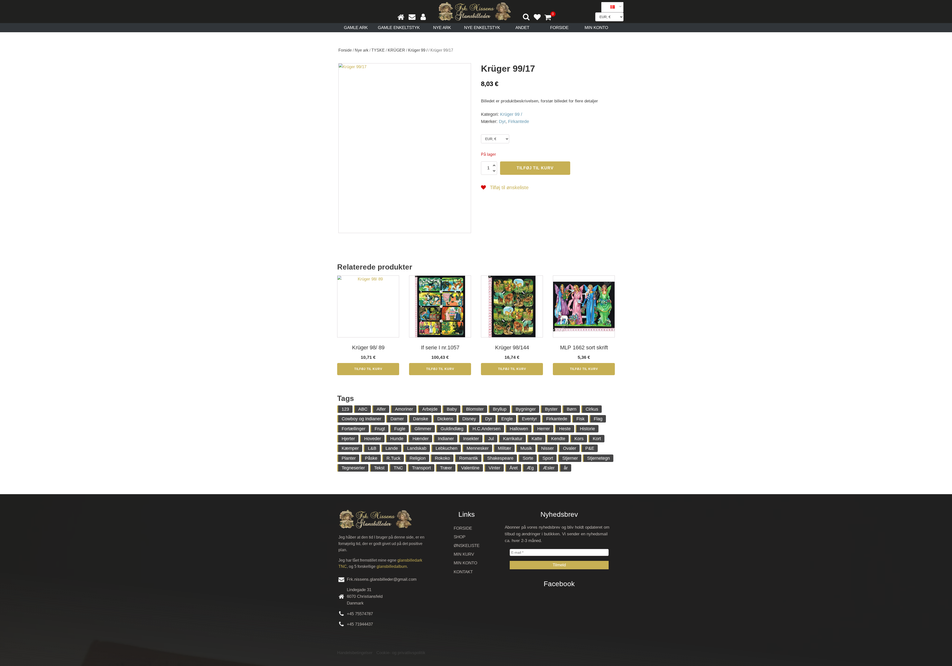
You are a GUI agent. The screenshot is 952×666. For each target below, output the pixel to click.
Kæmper (350, 448)
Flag (598, 418)
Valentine (470, 467)
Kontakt (463, 572)
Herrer (543, 428)
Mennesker (478, 448)
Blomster (475, 409)
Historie (587, 428)
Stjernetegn (598, 458)
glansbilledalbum (392, 566)
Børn (571, 409)
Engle (507, 418)
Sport (547, 458)
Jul (491, 438)
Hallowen (519, 428)
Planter (349, 458)
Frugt (380, 428)
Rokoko (442, 458)
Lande (392, 448)
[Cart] (550, 17)
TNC (398, 467)
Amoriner (404, 409)
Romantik (468, 458)
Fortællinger (353, 428)
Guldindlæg (452, 428)
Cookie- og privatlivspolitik (400, 652)
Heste (565, 428)
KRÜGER (396, 50)
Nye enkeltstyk (482, 27)
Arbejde (430, 409)
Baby (452, 409)
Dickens (445, 418)
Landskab (416, 448)
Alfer (381, 409)
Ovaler (569, 448)
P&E (589, 448)
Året (513, 467)
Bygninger (526, 409)
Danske (420, 418)
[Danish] (611, 7)
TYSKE (378, 50)
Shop (459, 537)
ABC (362, 409)
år (566, 467)
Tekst (379, 467)
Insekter (471, 438)
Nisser (547, 448)
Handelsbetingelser (355, 652)
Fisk (580, 418)
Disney (469, 418)
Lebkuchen (446, 448)
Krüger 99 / (417, 50)
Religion (418, 458)
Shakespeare (500, 458)
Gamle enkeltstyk (399, 27)
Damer (397, 418)
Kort (597, 438)
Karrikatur (512, 438)
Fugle (399, 428)
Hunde (396, 438)
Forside (559, 27)
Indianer (446, 438)
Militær (504, 448)
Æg (530, 467)
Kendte (558, 438)
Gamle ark (356, 27)
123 (345, 409)
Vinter (494, 467)
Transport (421, 467)
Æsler (549, 467)
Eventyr (529, 418)
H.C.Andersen (487, 428)
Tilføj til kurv (535, 168)
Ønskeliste (466, 545)
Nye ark (442, 27)
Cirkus (592, 409)
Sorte (528, 458)
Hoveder (372, 438)
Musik (526, 448)
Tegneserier (353, 467)
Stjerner (570, 458)
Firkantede (518, 121)
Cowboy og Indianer (361, 418)
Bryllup (499, 409)
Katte (537, 438)
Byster (551, 409)
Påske (371, 458)
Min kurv (464, 554)
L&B (372, 448)
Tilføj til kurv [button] (368, 369)
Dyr (502, 121)
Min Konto (596, 27)
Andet (522, 27)
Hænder (421, 438)
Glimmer (423, 428)
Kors (579, 438)
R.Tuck (393, 458)
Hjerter (348, 438)
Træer (446, 467)
